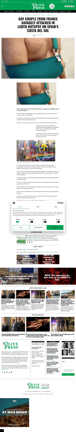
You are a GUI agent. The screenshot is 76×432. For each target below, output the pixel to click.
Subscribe (64, 1)
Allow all (55, 227)
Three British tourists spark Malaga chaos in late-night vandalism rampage (37, 301)
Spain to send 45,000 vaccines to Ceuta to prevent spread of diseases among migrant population (52, 364)
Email (63, 361)
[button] (43, 344)
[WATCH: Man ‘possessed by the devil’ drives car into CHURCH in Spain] (48, 259)
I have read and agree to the (69, 370)
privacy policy (68, 371)
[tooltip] (65, 6)
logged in (25, 249)
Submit (68, 374)
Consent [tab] (20, 206)
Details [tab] (38, 206)
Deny (21, 227)
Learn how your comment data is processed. (47, 252)
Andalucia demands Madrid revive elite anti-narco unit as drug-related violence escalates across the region (52, 301)
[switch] (31, 222)
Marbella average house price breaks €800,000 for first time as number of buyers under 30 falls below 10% (53, 357)
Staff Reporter (39, 35)
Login (71, 1)
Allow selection (38, 227)
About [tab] (56, 206)
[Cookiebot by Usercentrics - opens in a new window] (58, 203)
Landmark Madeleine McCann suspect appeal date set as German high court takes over (8, 301)
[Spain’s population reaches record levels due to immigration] (27, 259)
